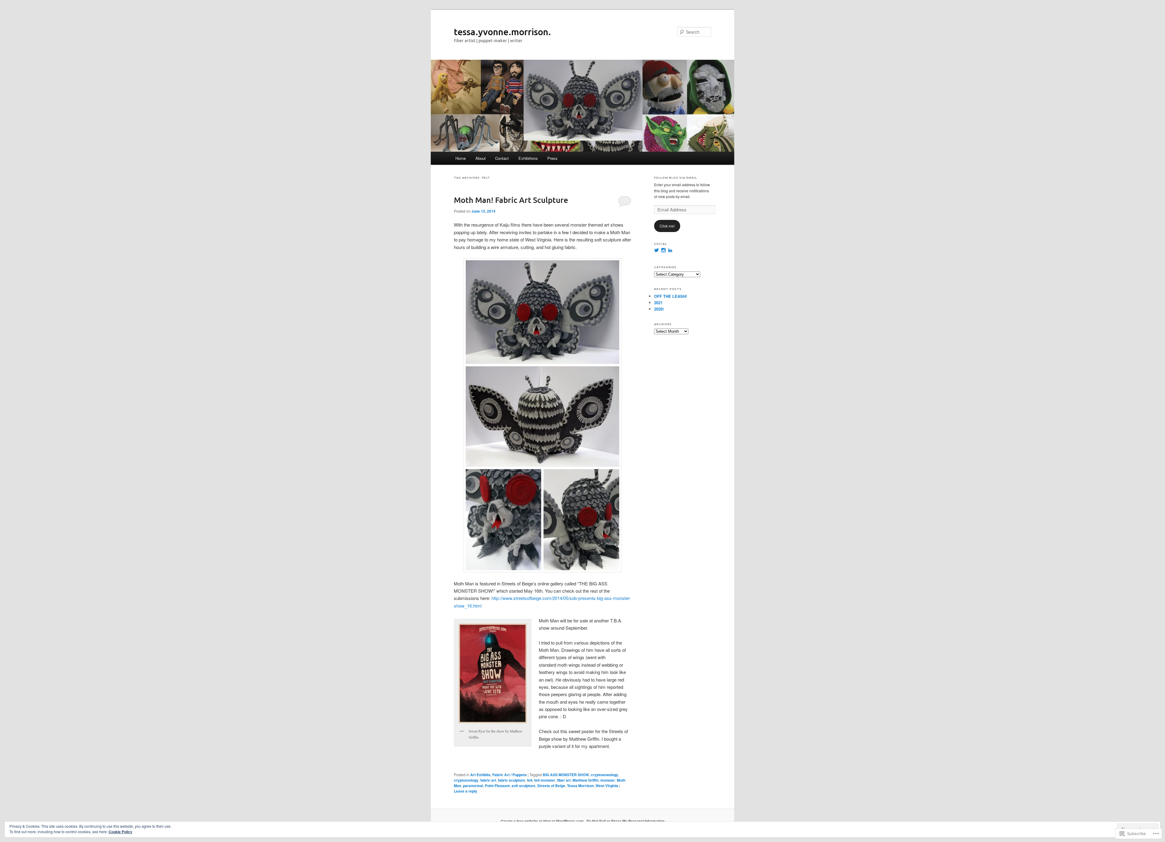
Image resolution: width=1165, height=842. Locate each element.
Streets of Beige (551, 785)
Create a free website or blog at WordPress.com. (543, 821)
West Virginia (607, 785)
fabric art (488, 780)
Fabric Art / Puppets (509, 774)
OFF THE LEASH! (670, 296)
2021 (658, 302)
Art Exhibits (480, 774)
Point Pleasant (497, 785)
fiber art (564, 780)
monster (607, 780)
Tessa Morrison (580, 785)
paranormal (473, 785)
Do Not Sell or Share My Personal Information (625, 821)
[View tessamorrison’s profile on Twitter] (656, 250)
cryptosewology (604, 774)
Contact (502, 158)
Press (552, 158)
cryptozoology (466, 780)
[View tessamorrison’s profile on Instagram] (663, 250)
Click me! (667, 225)
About (480, 158)
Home (460, 158)
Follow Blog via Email (675, 177)
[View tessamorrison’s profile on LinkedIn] (670, 250)
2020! (659, 309)
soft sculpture (523, 785)
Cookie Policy (120, 831)
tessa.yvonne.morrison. (502, 32)
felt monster (544, 780)
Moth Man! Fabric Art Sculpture (511, 200)
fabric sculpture (511, 780)
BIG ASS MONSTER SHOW (566, 774)
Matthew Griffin (585, 780)
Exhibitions (528, 158)
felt (529, 780)
